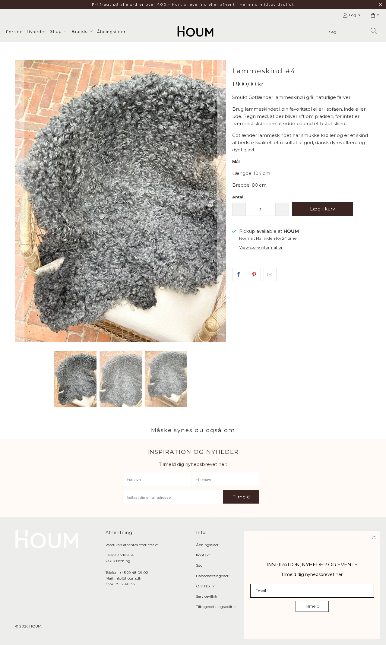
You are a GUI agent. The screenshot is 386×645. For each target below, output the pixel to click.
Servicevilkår (207, 596)
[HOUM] (195, 31)
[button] (59, 31)
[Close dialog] (374, 537)
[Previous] (19, 201)
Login (354, 15)
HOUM (35, 626)
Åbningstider (207, 544)
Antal (237, 196)
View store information (261, 247)
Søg (199, 565)
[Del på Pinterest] (254, 274)
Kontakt (203, 555)
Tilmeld (312, 606)
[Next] (221, 201)
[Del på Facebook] (238, 274)
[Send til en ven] (270, 274)
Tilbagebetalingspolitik (216, 606)
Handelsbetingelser (212, 576)
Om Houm (205, 586)
